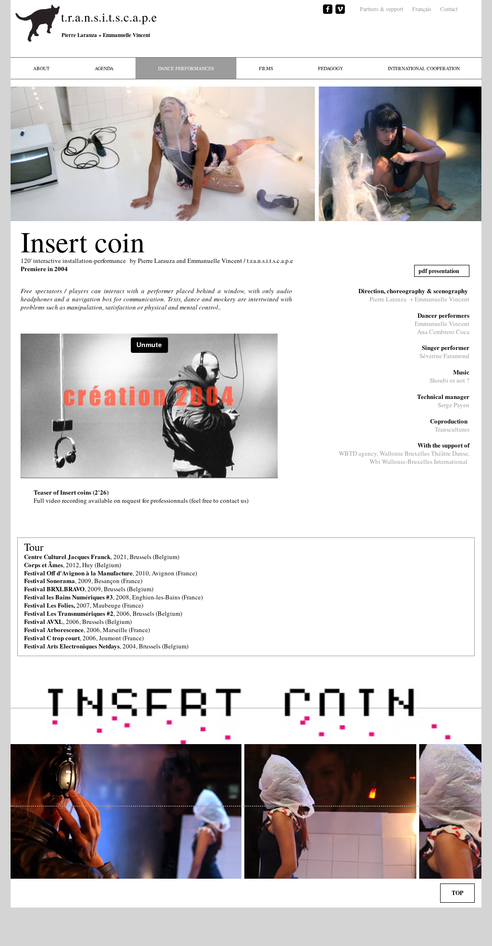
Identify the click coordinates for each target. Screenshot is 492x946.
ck (107, 556)
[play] (467, 207)
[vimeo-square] (340, 9)
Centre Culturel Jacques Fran (64, 556)
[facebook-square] (327, 9)
